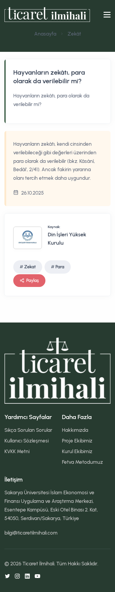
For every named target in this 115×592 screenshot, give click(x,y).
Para (59, 266)
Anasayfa (45, 34)
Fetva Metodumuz (82, 462)
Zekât (74, 34)
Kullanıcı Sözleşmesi (26, 441)
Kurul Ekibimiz (77, 451)
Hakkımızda (75, 430)
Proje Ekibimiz (77, 441)
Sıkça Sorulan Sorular (28, 430)
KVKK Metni (16, 451)
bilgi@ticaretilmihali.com (31, 533)
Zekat (30, 266)
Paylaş (32, 280)
